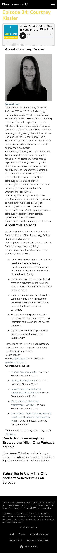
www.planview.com (15, 362)
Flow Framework (15, 4)
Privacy (22, 534)
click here (10, 434)
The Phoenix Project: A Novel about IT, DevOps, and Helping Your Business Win (31, 417)
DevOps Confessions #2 (24, 380)
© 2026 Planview (28, 527)
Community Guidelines (37, 540)
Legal (11, 534)
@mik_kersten (21, 358)
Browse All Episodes (27, 467)
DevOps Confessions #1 (24, 372)
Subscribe (27, 491)
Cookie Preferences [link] (39, 534)
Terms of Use (15, 540)
